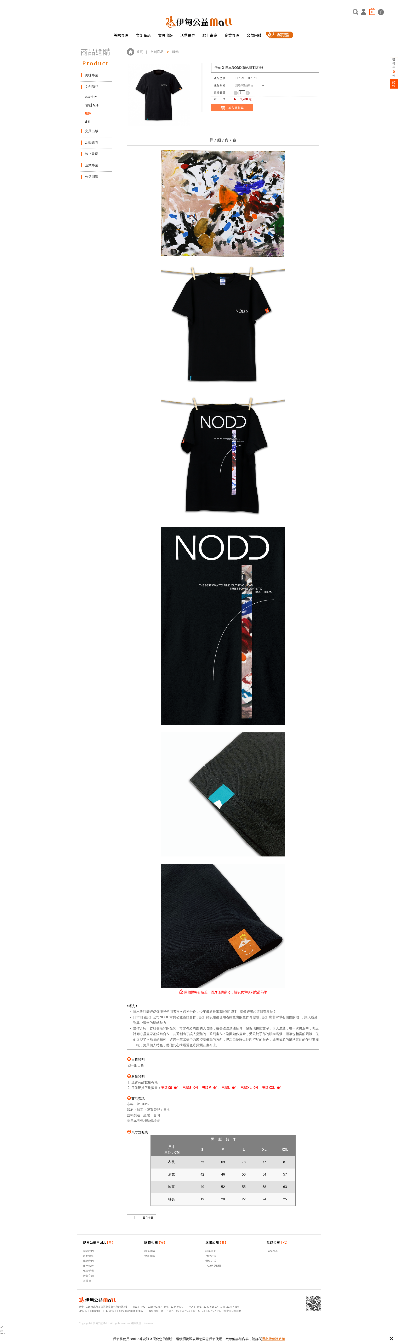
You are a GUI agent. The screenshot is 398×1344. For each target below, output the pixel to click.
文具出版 (165, 36)
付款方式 (210, 1256)
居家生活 (91, 96)
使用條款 (88, 1265)
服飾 (88, 113)
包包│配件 (91, 105)
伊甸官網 (88, 1275)
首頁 (139, 52)
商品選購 (149, 1251)
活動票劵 (187, 36)
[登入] (364, 12)
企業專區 (231, 36)
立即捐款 (279, 36)
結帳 (394, 83)
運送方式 (210, 1260)
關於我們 (88, 1251)
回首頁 (87, 1280)
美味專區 (121, 36)
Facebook (272, 1251)
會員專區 (149, 1256)
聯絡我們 (88, 1260)
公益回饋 (254, 36)
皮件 (88, 121)
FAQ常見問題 (213, 1265)
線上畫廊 (209, 36)
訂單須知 (210, 1251)
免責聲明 (88, 1270)
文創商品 (143, 36)
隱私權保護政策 (273, 1339)
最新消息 (88, 1256)
